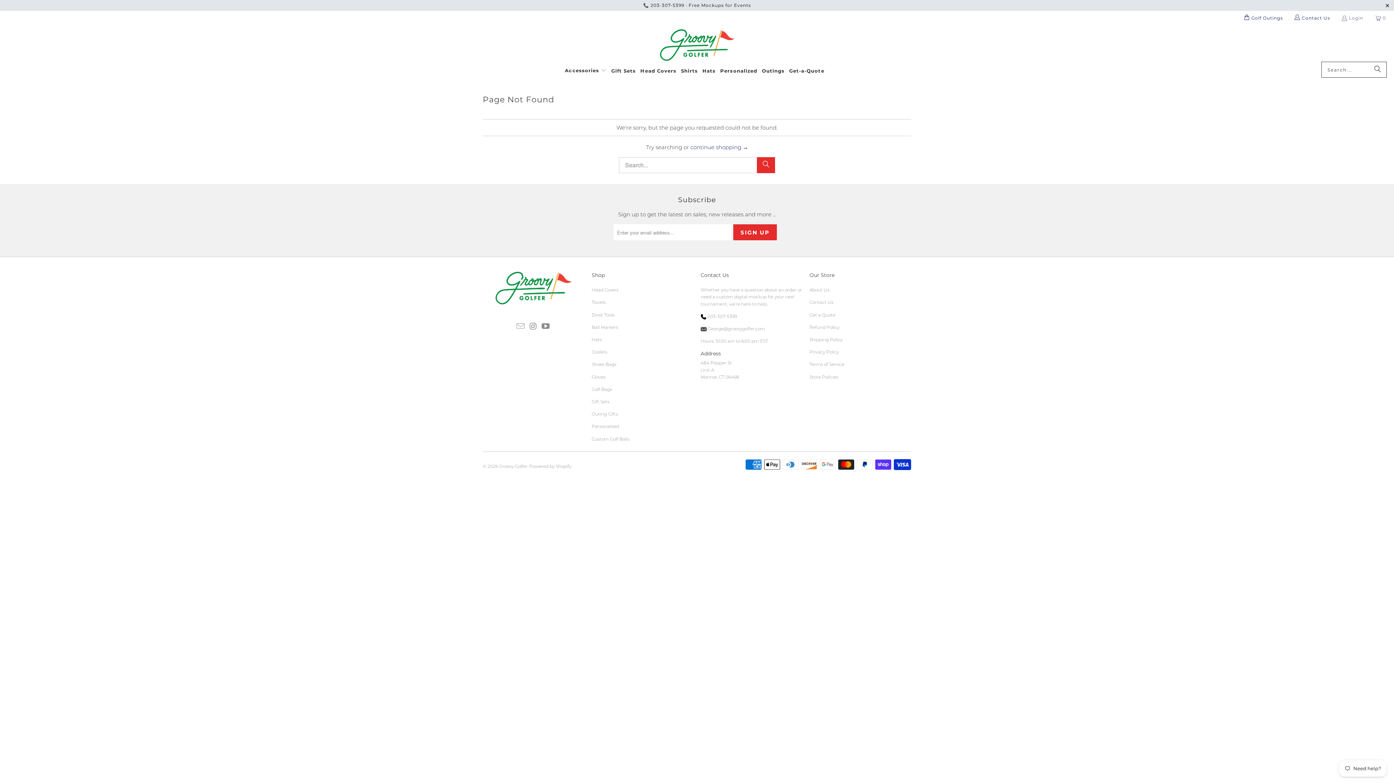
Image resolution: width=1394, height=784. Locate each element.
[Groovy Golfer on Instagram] (533, 326)
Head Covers (605, 290)
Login (1356, 18)
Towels (599, 302)
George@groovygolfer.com (736, 328)
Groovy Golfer (513, 466)
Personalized (605, 426)
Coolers (599, 352)
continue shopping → (719, 147)
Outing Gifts (605, 414)
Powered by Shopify (550, 466)
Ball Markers (605, 327)
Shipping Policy (826, 339)
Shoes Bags (604, 364)
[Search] (1378, 70)
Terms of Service (827, 364)
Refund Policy (824, 327)
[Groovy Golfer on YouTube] (546, 326)
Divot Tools (603, 315)
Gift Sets (601, 401)
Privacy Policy (824, 352)
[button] (586, 69)
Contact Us (821, 302)
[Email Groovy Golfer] (520, 326)
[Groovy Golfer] (697, 45)
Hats (597, 339)
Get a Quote (822, 315)
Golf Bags (602, 389)
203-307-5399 (667, 5)
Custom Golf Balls (610, 439)
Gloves (599, 377)
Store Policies (824, 377)
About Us (820, 290)
